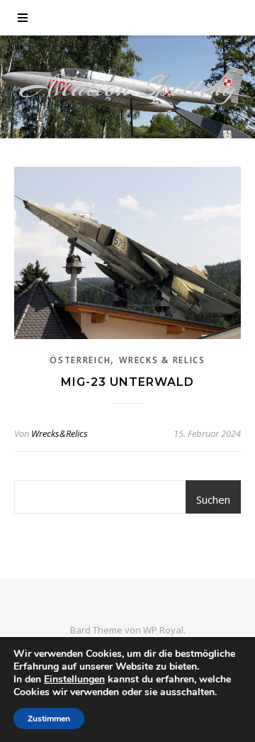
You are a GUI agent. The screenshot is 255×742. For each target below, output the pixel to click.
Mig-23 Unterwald (127, 382)
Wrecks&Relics (59, 433)
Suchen (213, 499)
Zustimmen (49, 718)
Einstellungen (74, 679)
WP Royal (163, 630)
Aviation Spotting (128, 87)
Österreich (80, 360)
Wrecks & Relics (162, 360)
